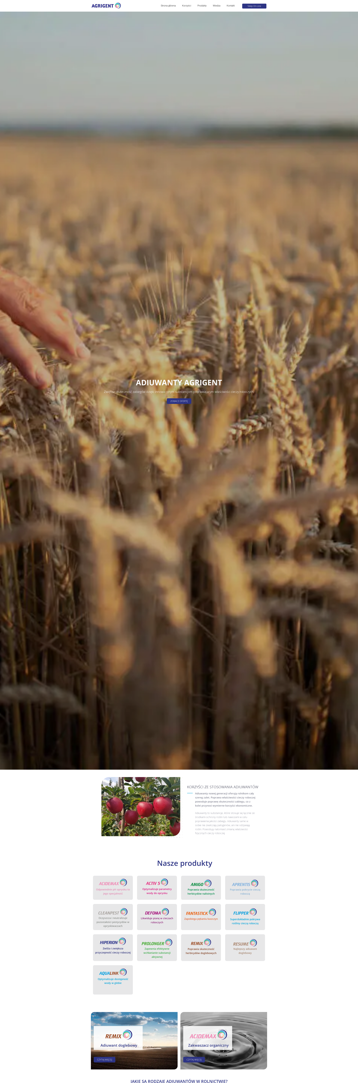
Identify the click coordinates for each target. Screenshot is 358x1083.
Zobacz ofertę (179, 401)
